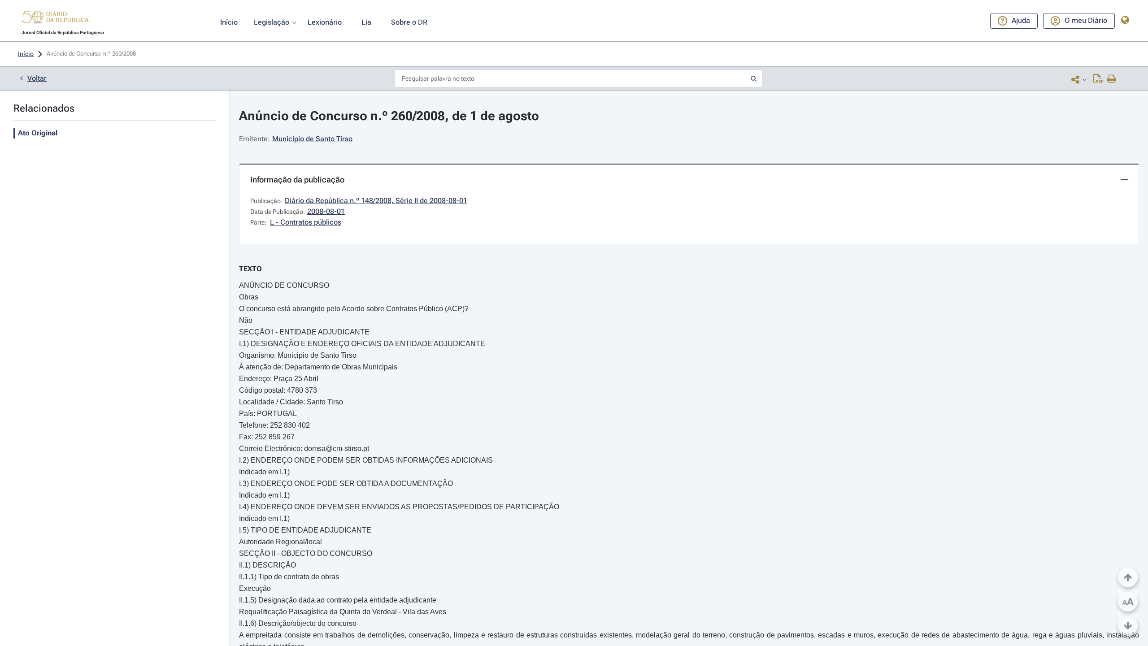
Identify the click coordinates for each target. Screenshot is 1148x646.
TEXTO (250, 268)
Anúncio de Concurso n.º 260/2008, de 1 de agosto (389, 115)
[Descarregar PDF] (1098, 79)
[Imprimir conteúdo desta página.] (1112, 79)
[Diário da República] (55, 19)
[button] (55, 18)
